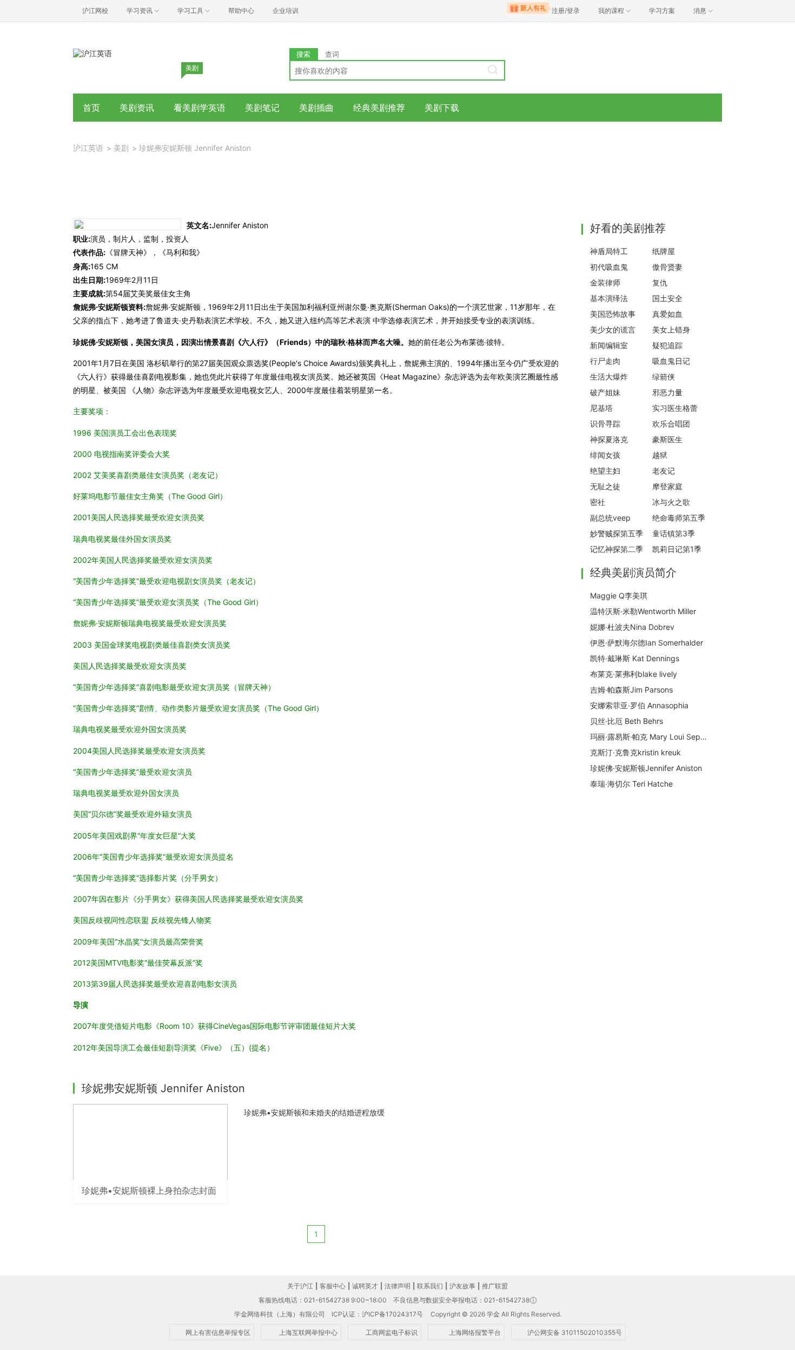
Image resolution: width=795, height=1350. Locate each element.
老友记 (663, 470)
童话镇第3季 (673, 533)
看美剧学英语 (200, 107)
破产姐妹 (605, 392)
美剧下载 (442, 107)
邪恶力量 (667, 392)
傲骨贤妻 (667, 266)
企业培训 (286, 10)
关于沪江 (300, 1286)
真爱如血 (667, 313)
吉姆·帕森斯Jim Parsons (631, 689)
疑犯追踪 (667, 345)
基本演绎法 (609, 298)
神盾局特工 (609, 251)
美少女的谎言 (612, 329)
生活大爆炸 (609, 376)
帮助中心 (241, 10)
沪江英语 (88, 147)
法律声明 (397, 1286)
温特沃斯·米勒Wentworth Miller (643, 611)
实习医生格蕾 (675, 408)
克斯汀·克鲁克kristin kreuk (635, 752)
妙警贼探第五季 (616, 533)
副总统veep (610, 517)
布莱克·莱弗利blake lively (633, 674)
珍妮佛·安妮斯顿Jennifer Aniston (646, 768)
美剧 (121, 147)
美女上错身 (671, 329)
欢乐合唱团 (671, 423)
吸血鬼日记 (671, 360)
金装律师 (605, 282)
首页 (91, 107)
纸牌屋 (663, 251)
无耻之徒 (605, 486)
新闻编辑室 (609, 345)
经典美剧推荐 (379, 107)
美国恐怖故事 (612, 313)
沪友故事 (462, 1286)
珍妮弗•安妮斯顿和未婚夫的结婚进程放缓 (314, 1112)
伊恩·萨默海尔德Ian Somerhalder (646, 642)
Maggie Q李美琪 (618, 595)
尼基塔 (601, 408)
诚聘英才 (365, 1286)
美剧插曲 (316, 107)
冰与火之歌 (671, 502)
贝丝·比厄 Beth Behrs (626, 721)
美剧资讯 (137, 107)
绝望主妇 (605, 470)
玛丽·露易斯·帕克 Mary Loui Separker (650, 736)
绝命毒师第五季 (678, 517)
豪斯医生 (667, 439)
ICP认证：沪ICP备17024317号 (377, 1314)
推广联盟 (495, 1286)
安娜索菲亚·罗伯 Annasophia (639, 705)
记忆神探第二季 (616, 549)
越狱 (659, 455)
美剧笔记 (262, 107)
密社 (597, 502)
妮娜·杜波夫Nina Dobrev (632, 626)
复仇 (659, 282)
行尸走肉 (605, 360)
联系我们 (430, 1286)
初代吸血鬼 (609, 266)
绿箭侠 (663, 376)
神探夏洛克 (609, 439)
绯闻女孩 (605, 455)
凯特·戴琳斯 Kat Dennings (634, 658)
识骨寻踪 (605, 423)
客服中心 (333, 1286)
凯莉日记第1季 (676, 549)
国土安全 (667, 298)
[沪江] (92, 52)
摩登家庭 (667, 486)
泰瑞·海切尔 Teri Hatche (631, 783)
